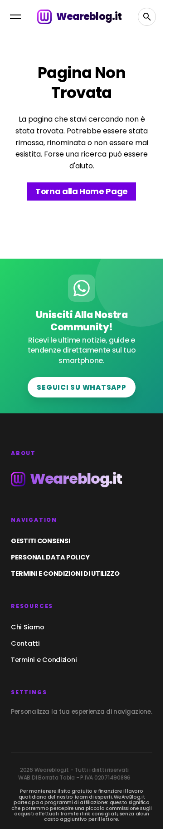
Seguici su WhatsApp (81, 387)
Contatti (25, 643)
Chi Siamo (27, 627)
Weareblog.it (88, 17)
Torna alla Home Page (81, 191)
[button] (15, 17)
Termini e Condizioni (44, 659)
